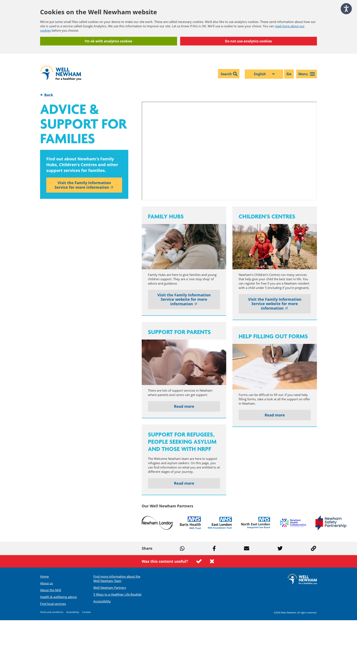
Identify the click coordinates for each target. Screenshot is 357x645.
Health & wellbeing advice (58, 597)
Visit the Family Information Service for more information (83, 185)
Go (288, 73)
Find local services (53, 604)
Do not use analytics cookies (248, 41)
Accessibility (102, 601)
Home (44, 576)
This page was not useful (212, 561)
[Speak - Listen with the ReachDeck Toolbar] (346, 8)
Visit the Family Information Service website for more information (184, 299)
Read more (184, 406)
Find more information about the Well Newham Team (116, 578)
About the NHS (50, 590)
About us (46, 583)
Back (48, 94)
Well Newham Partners (109, 587)
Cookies (86, 612)
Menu (303, 74)
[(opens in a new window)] (157, 523)
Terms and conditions (51, 612)
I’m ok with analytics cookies (108, 41)
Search (226, 74)
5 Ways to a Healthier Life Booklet (117, 594)
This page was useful (199, 561)
